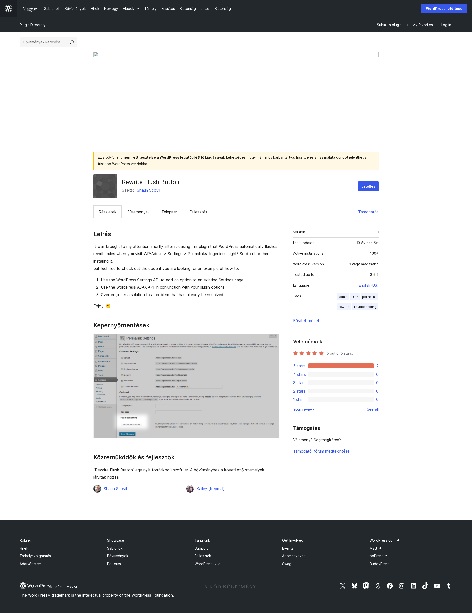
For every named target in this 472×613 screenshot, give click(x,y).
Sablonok (115, 548)
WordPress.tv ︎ (208, 564)
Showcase (115, 540)
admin (343, 297)
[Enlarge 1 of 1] (272, 340)
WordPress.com (384, 540)
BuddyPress (382, 564)
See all (373, 409)
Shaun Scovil (148, 190)
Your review (303, 409)
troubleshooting (365, 307)
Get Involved (292, 540)
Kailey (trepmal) (210, 488)
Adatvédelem (31, 564)
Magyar (72, 586)
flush (354, 297)
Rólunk (25, 540)
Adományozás (296, 556)
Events (287, 548)
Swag (288, 564)
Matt (375, 548)
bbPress (378, 556)
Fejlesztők (203, 556)
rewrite (344, 307)
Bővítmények (117, 556)
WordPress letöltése (444, 8)
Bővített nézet (306, 320)
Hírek (24, 548)
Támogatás (368, 211)
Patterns (114, 564)
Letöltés (368, 186)
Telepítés (170, 211)
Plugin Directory (33, 25)
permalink (369, 297)
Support (201, 548)
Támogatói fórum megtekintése (321, 451)
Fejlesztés (198, 211)
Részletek (108, 211)
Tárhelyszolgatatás (35, 556)
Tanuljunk (202, 540)
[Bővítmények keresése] (72, 42)
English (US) (369, 285)
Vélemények (139, 211)
